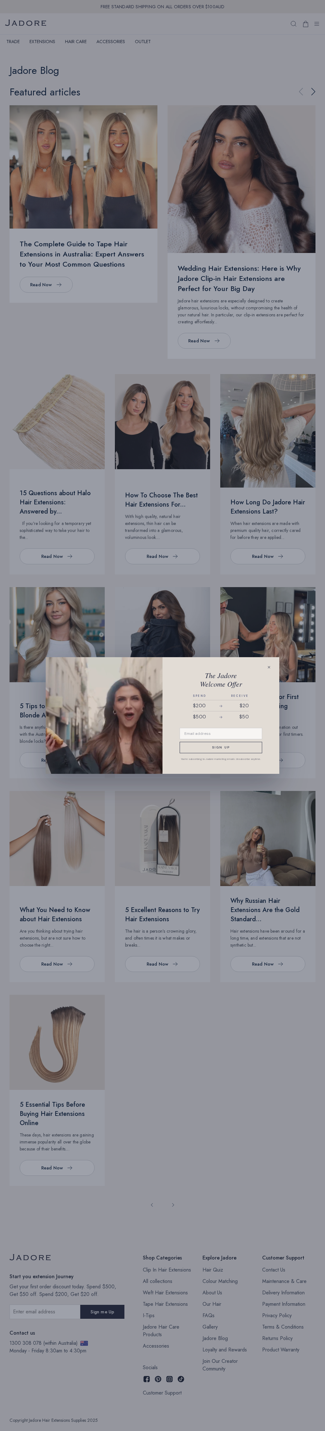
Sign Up (221, 747)
